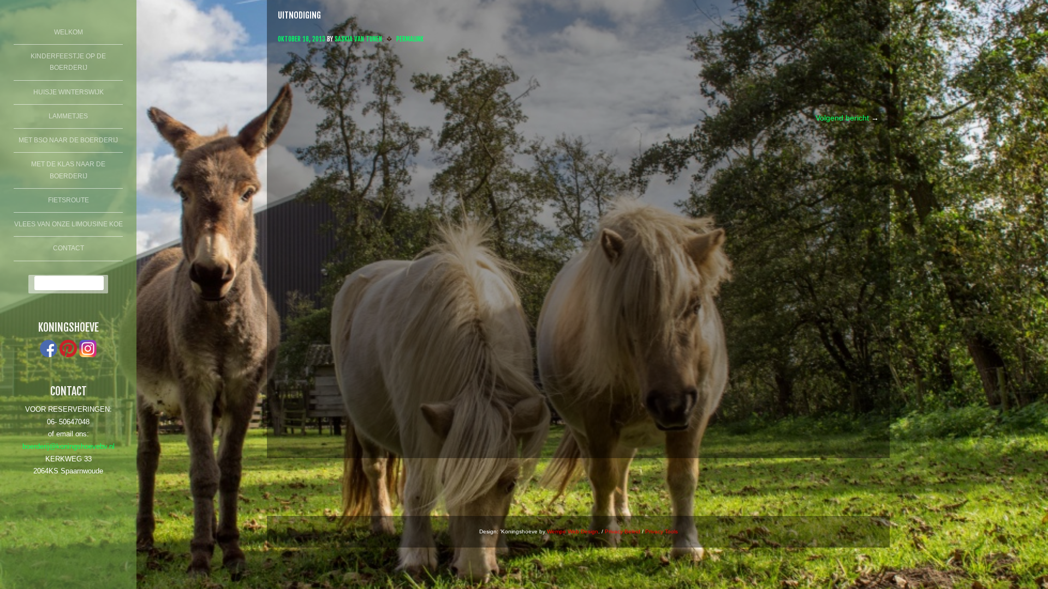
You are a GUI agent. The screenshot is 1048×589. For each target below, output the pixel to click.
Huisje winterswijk (68, 92)
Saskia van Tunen (358, 39)
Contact (68, 248)
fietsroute (68, 200)
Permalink (410, 39)
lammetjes (68, 116)
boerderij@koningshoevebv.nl (68, 446)
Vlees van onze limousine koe (68, 224)
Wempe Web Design (572, 531)
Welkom (68, 32)
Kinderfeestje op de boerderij (68, 62)
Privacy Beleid (622, 531)
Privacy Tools (661, 531)
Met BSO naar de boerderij (68, 140)
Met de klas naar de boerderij (68, 170)
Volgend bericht (847, 117)
